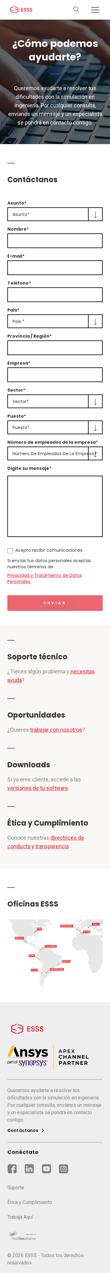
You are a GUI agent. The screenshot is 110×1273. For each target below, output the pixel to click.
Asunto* (16, 203)
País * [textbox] (18, 321)
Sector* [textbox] (21, 401)
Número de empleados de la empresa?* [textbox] (55, 454)
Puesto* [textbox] (21, 427)
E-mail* (15, 256)
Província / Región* (29, 336)
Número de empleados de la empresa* (52, 442)
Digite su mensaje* (29, 468)
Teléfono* (19, 283)
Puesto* (16, 416)
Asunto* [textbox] (21, 214)
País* (13, 310)
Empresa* (18, 363)
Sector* (16, 390)
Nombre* (18, 229)
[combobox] (55, 214)
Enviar (55, 603)
